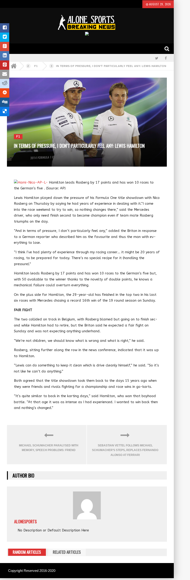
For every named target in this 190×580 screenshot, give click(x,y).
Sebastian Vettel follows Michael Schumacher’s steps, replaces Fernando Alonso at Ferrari (125, 450)
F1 (36, 66)
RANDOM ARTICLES (27, 552)
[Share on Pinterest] (4, 65)
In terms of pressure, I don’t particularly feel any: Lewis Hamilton (111, 66)
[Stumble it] (4, 93)
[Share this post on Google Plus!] (4, 46)
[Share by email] (4, 74)
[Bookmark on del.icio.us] (4, 111)
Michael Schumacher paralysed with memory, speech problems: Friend (48, 448)
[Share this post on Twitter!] (4, 37)
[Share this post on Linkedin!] (4, 55)
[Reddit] (4, 83)
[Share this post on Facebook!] (4, 28)
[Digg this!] (4, 102)
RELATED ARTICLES (67, 552)
